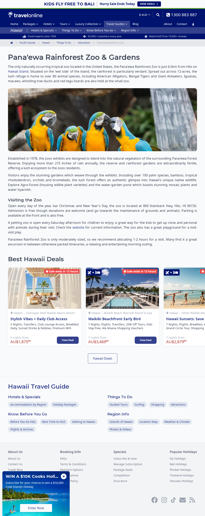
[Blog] (192, 500)
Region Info (128, 30)
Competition (122, 475)
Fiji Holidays (178, 458)
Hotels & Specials (42, 30)
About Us (14, 458)
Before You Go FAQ (22, 422)
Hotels (47, 24)
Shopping (157, 404)
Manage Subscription (128, 464)
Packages (29, 24)
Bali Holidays (178, 464)
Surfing (139, 404)
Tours (63, 24)
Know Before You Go (100, 30)
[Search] (158, 15)
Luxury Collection (86, 24)
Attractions (178, 404)
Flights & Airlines (21, 429)
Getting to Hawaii (83, 422)
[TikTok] (173, 500)
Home (14, 24)
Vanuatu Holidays (181, 481)
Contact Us (15, 464)
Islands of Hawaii (121, 422)
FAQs (63, 458)
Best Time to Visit (53, 422)
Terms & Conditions (73, 464)
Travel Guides (115, 24)
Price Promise (69, 475)
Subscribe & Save (125, 458)
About (168, 24)
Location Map (149, 422)
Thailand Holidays (182, 475)
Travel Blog (15, 470)
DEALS (147, 4)
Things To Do (70, 30)
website (78, 227)
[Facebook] (154, 500)
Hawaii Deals (102, 358)
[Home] (25, 14)
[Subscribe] (182, 500)
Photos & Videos (120, 429)
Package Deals (123, 470)
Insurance (120, 481)
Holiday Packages (64, 404)
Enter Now (36, 508)
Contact (182, 24)
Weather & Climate (177, 422)
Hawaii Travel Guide (38, 386)
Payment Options (71, 470)
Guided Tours (119, 404)
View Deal (68, 340)
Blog (136, 24)
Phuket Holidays (180, 470)
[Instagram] (164, 500)
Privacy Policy (69, 481)
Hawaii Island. (18, 71)
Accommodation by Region (28, 404)
